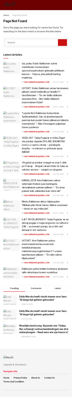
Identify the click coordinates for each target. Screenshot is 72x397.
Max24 (9, 5)
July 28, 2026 (58, 174)
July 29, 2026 (58, 156)
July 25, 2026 (58, 277)
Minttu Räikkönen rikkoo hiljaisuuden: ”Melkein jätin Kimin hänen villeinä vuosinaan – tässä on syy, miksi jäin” (45, 205)
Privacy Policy (20, 378)
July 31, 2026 (58, 82)
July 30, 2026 (58, 132)
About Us (35, 378)
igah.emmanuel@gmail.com (36, 82)
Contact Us (49, 378)
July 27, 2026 (58, 213)
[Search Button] (62, 42)
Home (6, 15)
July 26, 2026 (58, 234)
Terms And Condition (13, 382)
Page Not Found (19, 15)
